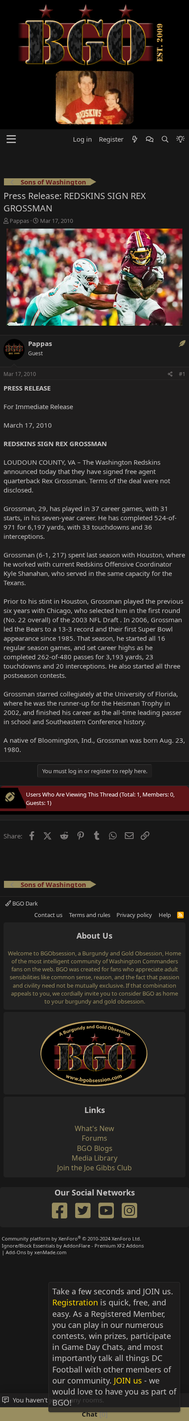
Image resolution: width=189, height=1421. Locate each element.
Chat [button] (93, 1414)
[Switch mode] (180, 139)
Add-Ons (16, 1252)
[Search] (164, 139)
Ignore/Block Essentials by (73, 1245)
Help (165, 915)
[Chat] (149, 139)
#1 (182, 374)
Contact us (48, 915)
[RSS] (180, 915)
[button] (11, 139)
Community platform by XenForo (71, 1238)
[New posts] (134, 139)
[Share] (170, 374)
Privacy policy (134, 915)
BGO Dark (24, 903)
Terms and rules (89, 915)
